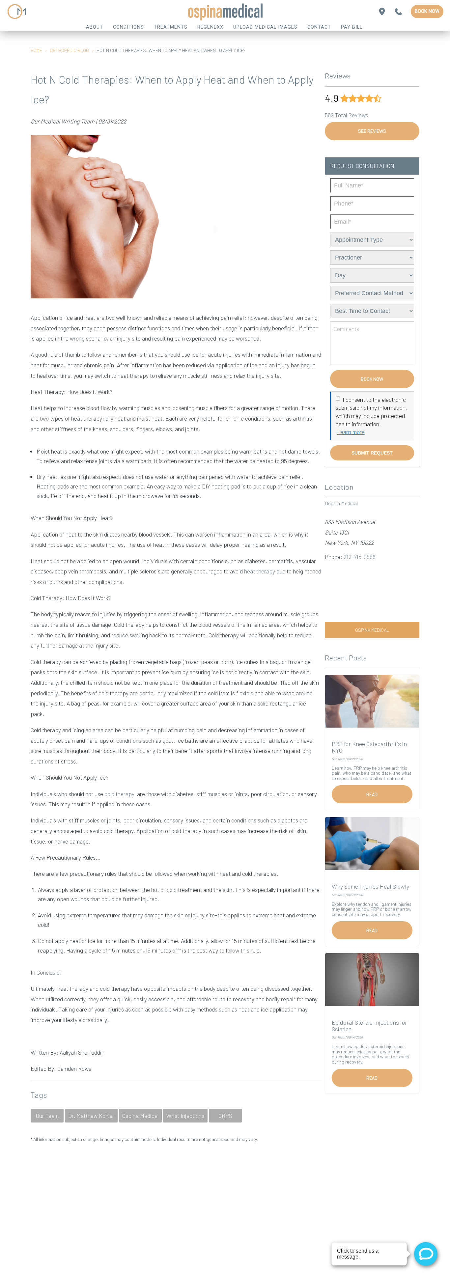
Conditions (128, 27)
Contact (319, 27)
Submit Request (372, 453)
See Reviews (372, 131)
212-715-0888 (360, 556)
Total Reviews (346, 115)
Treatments (170, 27)
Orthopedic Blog (69, 50)
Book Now (427, 11)
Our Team (47, 1115)
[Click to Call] (398, 12)
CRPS (225, 1115)
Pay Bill (351, 27)
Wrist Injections (185, 1115)
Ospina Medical (140, 1115)
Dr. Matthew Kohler (91, 1115)
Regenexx (210, 27)
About (94, 27)
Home (36, 50)
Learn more (351, 431)
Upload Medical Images (265, 27)
